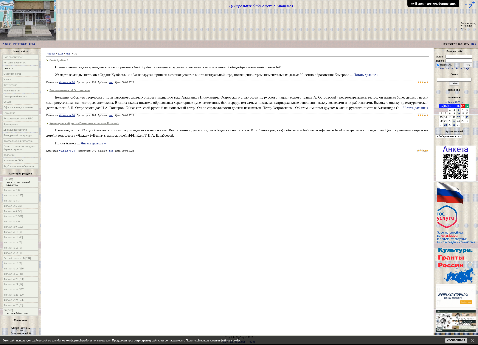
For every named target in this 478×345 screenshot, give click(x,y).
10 (458, 113)
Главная (6, 43)
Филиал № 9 (10, 227)
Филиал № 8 (10, 221)
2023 (60, 53)
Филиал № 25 (11, 305)
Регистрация (20, 43)
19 (467, 117)
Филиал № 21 (11, 284)
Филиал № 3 (10, 195)
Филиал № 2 (10, 190)
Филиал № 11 (11, 237)
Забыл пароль (446, 68)
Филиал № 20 (11, 279)
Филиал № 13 (11, 247)
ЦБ (5, 179)
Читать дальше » (366, 75)
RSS (473, 43)
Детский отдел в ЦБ (14, 258)
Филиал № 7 (10, 216)
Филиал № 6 (10, 211)
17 (458, 117)
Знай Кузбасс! (58, 60)
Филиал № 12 (11, 242)
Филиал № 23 (11, 295)
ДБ (5, 310)
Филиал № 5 (10, 206)
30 (454, 125)
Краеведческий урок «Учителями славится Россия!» (84, 123)
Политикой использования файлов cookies (213, 340)
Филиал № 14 (11, 253)
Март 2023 (454, 102)
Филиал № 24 (11, 300)
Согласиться (456, 340)
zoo (111, 82)
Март (69, 53)
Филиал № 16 (11, 263)
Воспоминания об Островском (69, 90)
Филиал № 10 (11, 232)
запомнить (446, 64)
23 (454, 121)
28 (445, 125)
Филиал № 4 (10, 200)
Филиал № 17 (11, 268)
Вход (32, 43)
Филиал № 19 (11, 274)
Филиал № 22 (11, 289)
